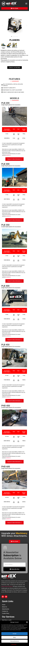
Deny (14, 637)
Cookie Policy (13, 644)
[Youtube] (6, 596)
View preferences (14, 641)
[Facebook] (2, 596)
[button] (27, 622)
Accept (14, 633)
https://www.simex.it (7, 586)
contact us (8, 155)
